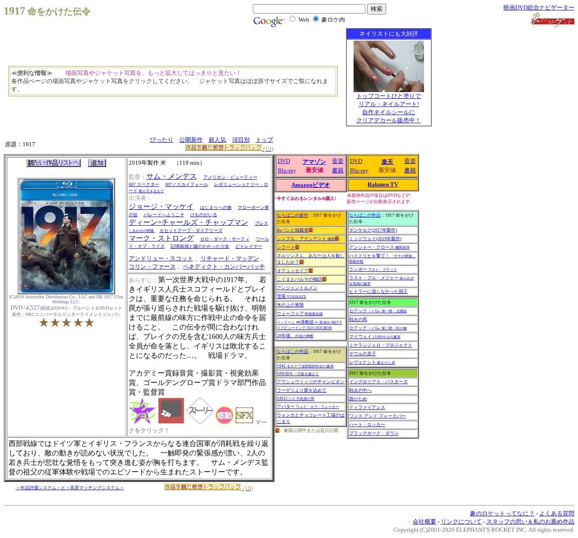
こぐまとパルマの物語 (299, 279)
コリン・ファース (152, 266)
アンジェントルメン (297, 287)
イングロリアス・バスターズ (378, 381)
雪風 (291, 296)
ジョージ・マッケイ (161, 206)
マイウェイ (375, 336)
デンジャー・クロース (379, 247)
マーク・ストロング (161, 238)
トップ (264, 139)
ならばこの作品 (292, 351)
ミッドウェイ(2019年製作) (375, 238)
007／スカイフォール (186, 184)
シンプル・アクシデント (306, 238)
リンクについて (461, 521)
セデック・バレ (378, 310)
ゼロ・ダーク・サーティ (225, 239)
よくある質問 (556, 513)
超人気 (217, 139)
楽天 (387, 161)
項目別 (241, 139)
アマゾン (314, 161)
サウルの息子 (362, 353)
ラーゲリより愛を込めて (301, 390)
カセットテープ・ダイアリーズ (191, 230)
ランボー (373, 269)
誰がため (358, 398)
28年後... (295, 335)
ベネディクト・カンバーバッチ (224, 266)
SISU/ (295, 398)
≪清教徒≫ (309, 325)
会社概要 (424, 521)
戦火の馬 (358, 319)
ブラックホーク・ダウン (374, 433)
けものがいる (203, 214)
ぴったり (161, 139)
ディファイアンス (367, 407)
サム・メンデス (171, 176)
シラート (286, 247)
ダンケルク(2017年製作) (373, 229)
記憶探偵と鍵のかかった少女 (200, 246)
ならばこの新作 (292, 215)
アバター (308, 406)
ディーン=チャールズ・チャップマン (188, 222)
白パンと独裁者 (292, 229)
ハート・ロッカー (367, 424)
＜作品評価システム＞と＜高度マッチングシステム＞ (70, 487)
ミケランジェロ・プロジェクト (380, 345)
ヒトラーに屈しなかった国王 (378, 291)
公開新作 (191, 139)
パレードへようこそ (164, 214)
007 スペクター (144, 184)
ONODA (298, 373)
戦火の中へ (360, 390)
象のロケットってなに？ (502, 513)
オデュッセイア (292, 270)
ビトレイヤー (248, 246)
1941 (305, 365)
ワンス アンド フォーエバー (377, 415)
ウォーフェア (300, 313)
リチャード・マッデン (229, 258)
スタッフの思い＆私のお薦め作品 (530, 521)
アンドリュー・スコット (161, 258)
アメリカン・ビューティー (230, 177)
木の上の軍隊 (290, 304)
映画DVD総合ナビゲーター (538, 7)
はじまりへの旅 (216, 207)
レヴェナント (372, 362)
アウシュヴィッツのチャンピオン (311, 381)
